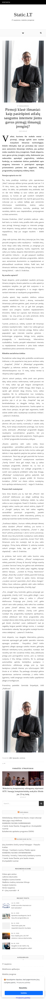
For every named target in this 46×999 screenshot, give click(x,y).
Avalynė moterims (9, 885)
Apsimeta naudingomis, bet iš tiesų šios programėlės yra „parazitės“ (21, 916)
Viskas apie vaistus (9, 874)
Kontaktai (6, 2)
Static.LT (23, 14)
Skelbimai (24, 812)
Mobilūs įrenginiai (9, 974)
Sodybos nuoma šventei (11, 879)
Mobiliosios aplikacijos (11, 969)
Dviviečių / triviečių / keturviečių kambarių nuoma (21, 855)
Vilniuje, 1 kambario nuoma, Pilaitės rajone (18, 850)
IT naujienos (23, 106)
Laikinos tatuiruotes (9, 877)
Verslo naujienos (8, 888)
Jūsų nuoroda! (10, 890)
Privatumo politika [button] (23, 982)
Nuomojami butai (24, 839)
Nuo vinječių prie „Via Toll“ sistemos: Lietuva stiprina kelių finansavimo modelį (21, 937)
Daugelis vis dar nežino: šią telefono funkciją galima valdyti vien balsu (21, 947)
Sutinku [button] (24, 993)
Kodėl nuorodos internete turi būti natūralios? (21, 906)
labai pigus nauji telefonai (12, 820)
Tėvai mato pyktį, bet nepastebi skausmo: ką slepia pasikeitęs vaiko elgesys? (21, 927)
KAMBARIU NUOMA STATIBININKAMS (16, 853)
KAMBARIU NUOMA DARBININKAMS (16, 823)
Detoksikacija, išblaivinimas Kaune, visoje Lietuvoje (21, 818)
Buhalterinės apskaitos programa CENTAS (18, 831)
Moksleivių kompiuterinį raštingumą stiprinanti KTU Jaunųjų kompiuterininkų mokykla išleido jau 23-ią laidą (23, 791)
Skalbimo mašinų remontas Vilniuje (15, 882)
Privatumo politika (23, 998)
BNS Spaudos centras (17, 758)
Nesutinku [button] (23, 988)
